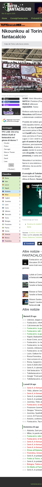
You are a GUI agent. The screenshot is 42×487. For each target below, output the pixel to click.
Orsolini (6, 143)
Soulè (6, 155)
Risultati (11, 169)
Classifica (6, 174)
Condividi (30, 243)
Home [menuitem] (4, 18)
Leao (5, 161)
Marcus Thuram (9, 152)
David (6, 158)
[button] (11, 165)
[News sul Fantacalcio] (17, 7)
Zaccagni (7, 149)
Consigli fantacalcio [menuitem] (19, 18)
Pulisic (6, 146)
